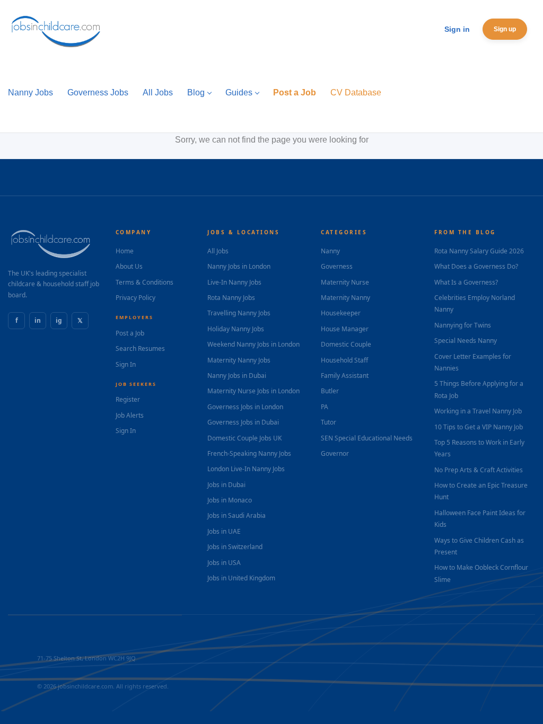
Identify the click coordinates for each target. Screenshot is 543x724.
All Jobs (218, 250)
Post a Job (130, 333)
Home (125, 250)
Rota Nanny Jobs (231, 297)
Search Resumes (140, 348)
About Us (129, 266)
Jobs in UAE (224, 531)
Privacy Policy (135, 297)
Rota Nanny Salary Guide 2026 (479, 250)
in (37, 320)
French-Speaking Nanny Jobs (249, 453)
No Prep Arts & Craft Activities (478, 469)
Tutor (328, 422)
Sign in (457, 29)
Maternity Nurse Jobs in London (253, 390)
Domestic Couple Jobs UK (244, 438)
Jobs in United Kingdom (241, 577)
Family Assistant (345, 375)
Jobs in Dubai (226, 484)
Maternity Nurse (345, 282)
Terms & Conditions (144, 282)
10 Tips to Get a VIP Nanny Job (478, 426)
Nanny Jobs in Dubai (236, 375)
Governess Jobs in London (245, 406)
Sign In (126, 364)
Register (128, 399)
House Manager (345, 328)
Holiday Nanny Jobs (235, 328)
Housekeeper (341, 312)
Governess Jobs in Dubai (243, 422)
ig (59, 320)
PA (324, 406)
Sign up (505, 29)
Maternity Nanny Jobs (238, 360)
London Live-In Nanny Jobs (246, 468)
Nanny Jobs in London (238, 266)
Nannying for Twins (462, 325)
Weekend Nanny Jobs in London (253, 344)
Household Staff (344, 360)
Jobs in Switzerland (234, 546)
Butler (330, 390)
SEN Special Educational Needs (367, 438)
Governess (337, 266)
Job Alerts (130, 415)
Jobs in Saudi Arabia (236, 515)
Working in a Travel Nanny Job (478, 411)
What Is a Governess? (466, 282)
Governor (335, 453)
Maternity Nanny (345, 297)
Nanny (330, 250)
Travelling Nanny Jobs (238, 312)
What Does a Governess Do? (476, 266)
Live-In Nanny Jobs (234, 282)
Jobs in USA (224, 562)
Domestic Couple (346, 344)
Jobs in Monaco (229, 500)
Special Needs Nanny (465, 340)
